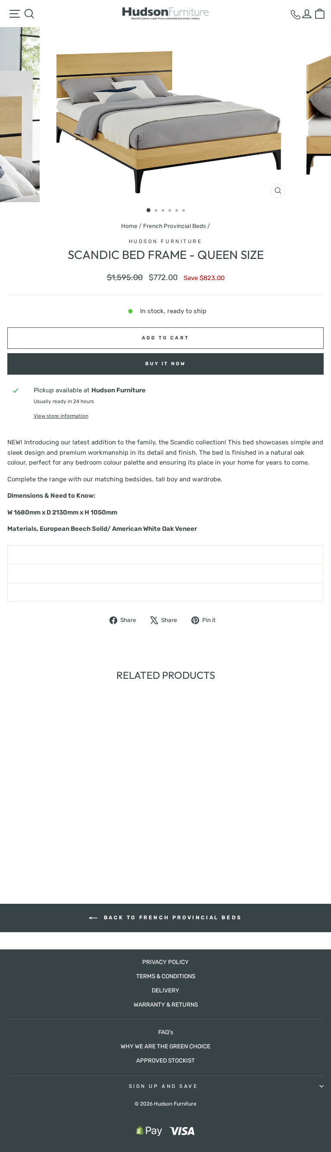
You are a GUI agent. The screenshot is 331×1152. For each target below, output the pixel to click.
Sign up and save (163, 1086)
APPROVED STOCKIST (165, 1060)
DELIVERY (165, 990)
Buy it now (165, 364)
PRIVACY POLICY (165, 961)
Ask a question (165, 573)
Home (129, 225)
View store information (61, 416)
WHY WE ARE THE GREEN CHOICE (165, 1046)
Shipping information (165, 554)
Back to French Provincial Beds (171, 918)
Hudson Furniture (166, 241)
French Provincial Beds (174, 225)
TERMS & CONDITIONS (165, 976)
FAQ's (165, 1032)
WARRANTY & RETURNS (166, 1004)
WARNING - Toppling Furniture (166, 592)
